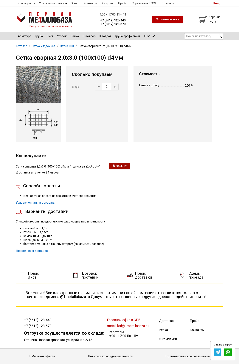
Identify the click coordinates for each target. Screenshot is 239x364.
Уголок (62, 36)
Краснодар (25, 3)
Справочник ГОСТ (144, 3)
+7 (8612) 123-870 (37, 326)
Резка (163, 330)
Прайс (122, 3)
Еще (147, 36)
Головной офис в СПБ (123, 320)
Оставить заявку (167, 19)
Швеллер (89, 36)
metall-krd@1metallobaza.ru (128, 326)
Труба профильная (127, 36)
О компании (168, 339)
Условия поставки (51, 3)
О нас (74, 3)
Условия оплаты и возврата (35, 202)
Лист (49, 36)
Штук (75, 87)
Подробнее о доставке (32, 251)
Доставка (166, 321)
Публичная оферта (42, 356)
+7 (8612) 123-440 (37, 320)
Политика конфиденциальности (110, 356)
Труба (39, 36)
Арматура (24, 36)
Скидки (107, 3)
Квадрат (105, 36)
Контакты (90, 3)
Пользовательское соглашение (187, 356)
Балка (74, 36)
